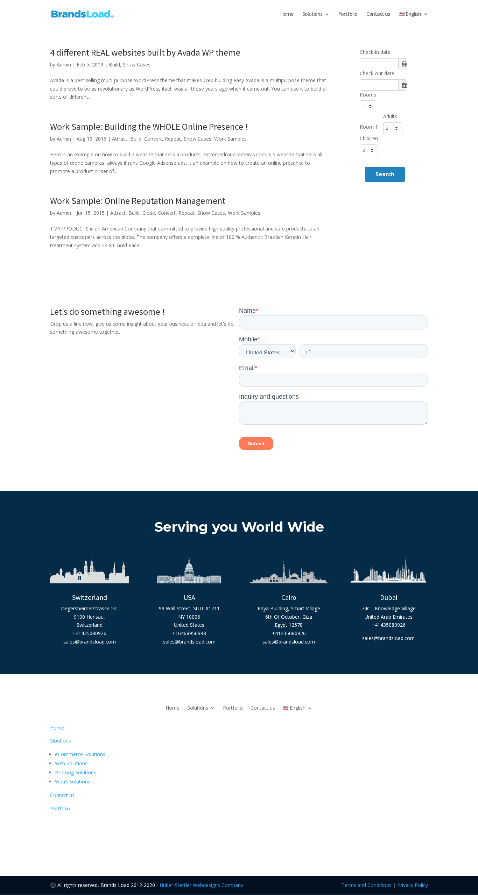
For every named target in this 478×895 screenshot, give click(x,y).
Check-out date (377, 73)
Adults (390, 116)
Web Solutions (71, 763)
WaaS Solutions (72, 781)
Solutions (312, 14)
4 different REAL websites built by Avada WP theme (145, 52)
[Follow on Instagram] (239, 828)
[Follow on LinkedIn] (253, 828)
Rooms (368, 94)
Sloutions (60, 740)
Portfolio (347, 14)
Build (114, 64)
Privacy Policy (412, 885)
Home (286, 14)
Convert (153, 138)
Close (148, 212)
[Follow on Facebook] (225, 828)
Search (384, 174)
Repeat (173, 138)
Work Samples (230, 138)
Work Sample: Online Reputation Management (137, 200)
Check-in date (375, 52)
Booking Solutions (75, 772)
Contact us (378, 14)
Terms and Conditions (367, 885)
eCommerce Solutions (80, 754)
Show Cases (136, 64)
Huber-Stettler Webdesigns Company (201, 885)
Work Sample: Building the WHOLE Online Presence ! (148, 126)
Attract (119, 138)
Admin (64, 64)
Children (369, 138)
